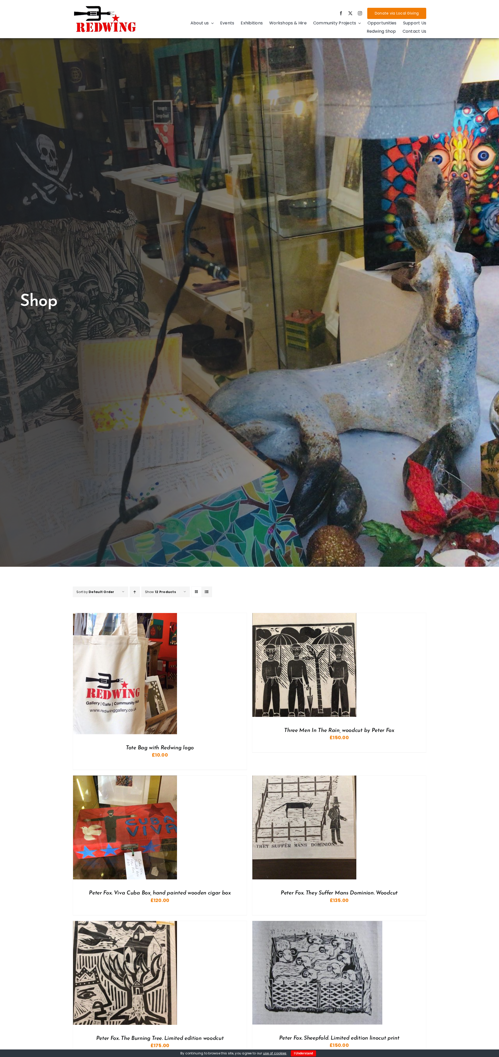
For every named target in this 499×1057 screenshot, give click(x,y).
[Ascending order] (135, 592)
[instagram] (360, 13)
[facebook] (341, 13)
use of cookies (275, 1053)
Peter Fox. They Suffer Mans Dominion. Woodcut (339, 893)
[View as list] (207, 592)
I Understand (303, 1053)
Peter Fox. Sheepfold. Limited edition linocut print (339, 1038)
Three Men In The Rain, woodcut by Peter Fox (339, 730)
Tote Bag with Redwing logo (160, 748)
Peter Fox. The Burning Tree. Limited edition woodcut (160, 1038)
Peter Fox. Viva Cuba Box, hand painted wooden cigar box (160, 893)
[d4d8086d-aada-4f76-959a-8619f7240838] (105, 7)
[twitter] (350, 13)
